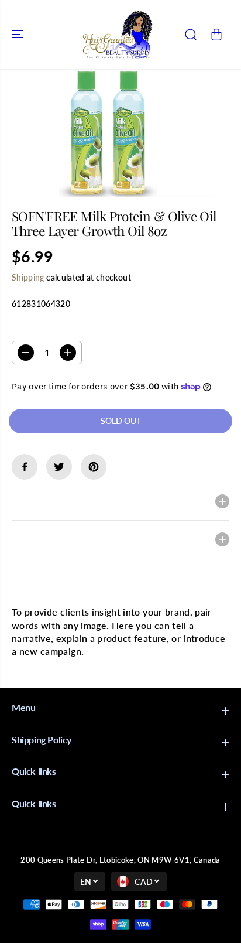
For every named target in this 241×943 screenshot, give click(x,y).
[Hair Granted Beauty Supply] (117, 35)
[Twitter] (59, 467)
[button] (19, 34)
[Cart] (216, 34)
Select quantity (49, 329)
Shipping (28, 277)
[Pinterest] (93, 467)
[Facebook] (24, 467)
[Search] (191, 34)
